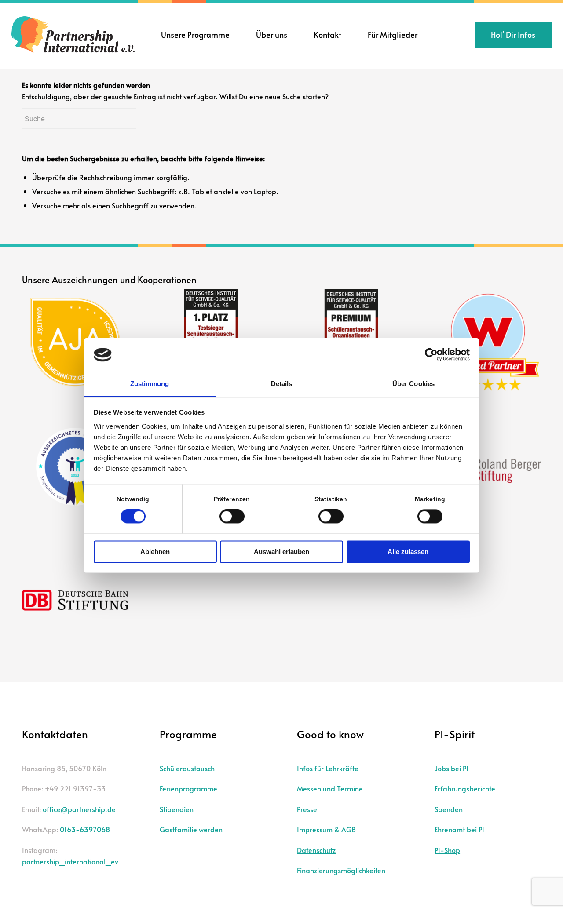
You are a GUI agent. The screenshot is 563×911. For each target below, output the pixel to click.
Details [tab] (281, 383)
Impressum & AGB (326, 829)
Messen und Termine (330, 788)
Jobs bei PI (451, 768)
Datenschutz (316, 850)
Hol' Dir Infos (513, 34)
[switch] (232, 517)
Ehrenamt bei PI (459, 829)
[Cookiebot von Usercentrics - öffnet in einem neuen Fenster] (431, 354)
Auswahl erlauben (281, 551)
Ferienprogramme (188, 788)
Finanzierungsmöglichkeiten (341, 870)
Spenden (449, 809)
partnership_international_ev (70, 861)
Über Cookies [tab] (413, 383)
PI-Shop (447, 850)
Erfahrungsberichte (465, 788)
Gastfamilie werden (191, 829)
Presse (307, 809)
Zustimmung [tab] (149, 383)
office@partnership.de (79, 809)
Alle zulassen (408, 551)
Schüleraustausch (187, 768)
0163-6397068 (85, 829)
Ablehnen (155, 551)
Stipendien (177, 809)
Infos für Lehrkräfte (327, 768)
